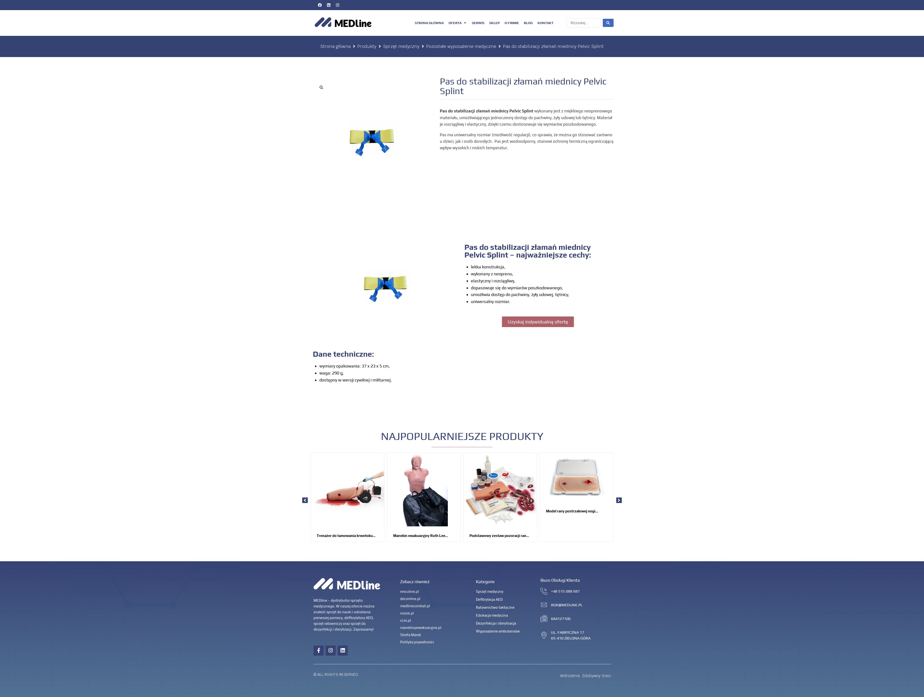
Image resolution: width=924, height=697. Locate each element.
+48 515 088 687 (565, 591)
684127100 (561, 618)
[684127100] (543, 618)
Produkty (366, 46)
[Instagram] (337, 5)
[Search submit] (608, 23)
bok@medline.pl (567, 605)
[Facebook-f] (319, 650)
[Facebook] (320, 5)
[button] (457, 23)
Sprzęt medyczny (401, 46)
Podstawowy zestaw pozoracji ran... (499, 536)
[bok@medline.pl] (543, 604)
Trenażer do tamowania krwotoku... (346, 536)
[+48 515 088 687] (543, 591)
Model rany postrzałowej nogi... (572, 511)
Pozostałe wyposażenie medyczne (461, 46)
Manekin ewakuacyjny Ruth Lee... (420, 536)
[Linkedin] (329, 5)
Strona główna (335, 46)
